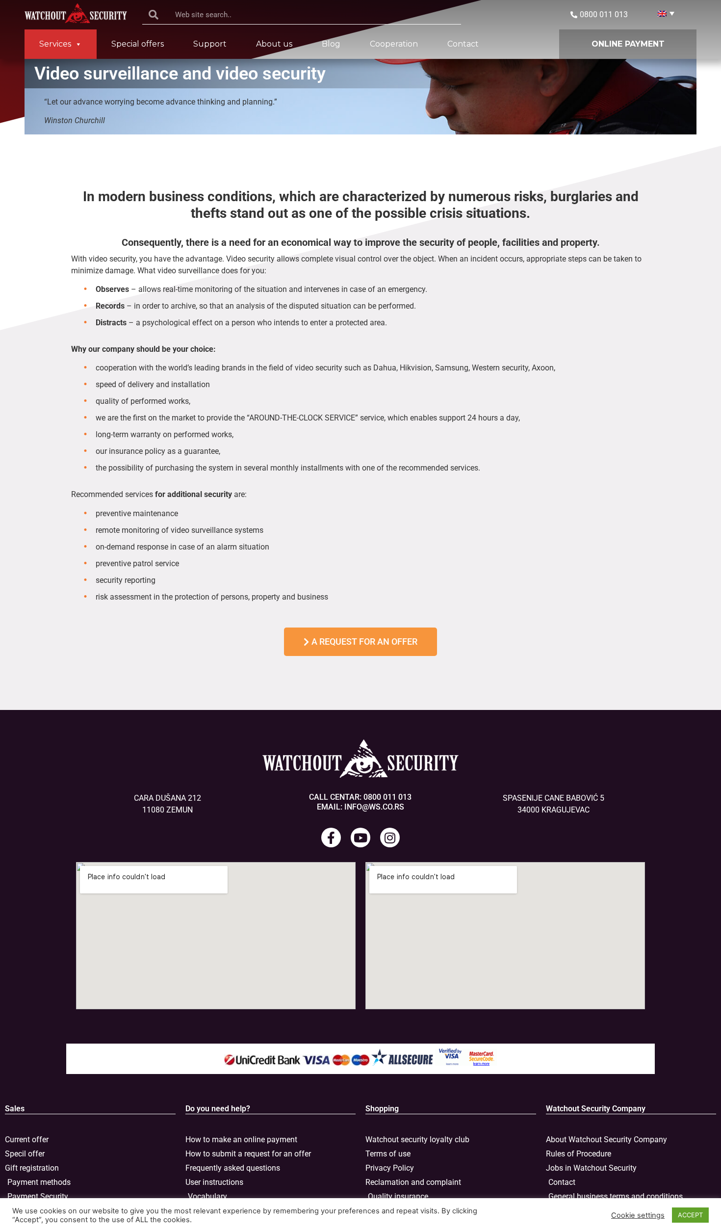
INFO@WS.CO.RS (374, 807)
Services (55, 44)
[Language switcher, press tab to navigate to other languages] (662, 13)
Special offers (137, 44)
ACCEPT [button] (690, 1215)
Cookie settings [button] (638, 1215)
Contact (463, 44)
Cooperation (394, 44)
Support (210, 44)
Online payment (628, 44)
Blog (331, 44)
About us (274, 44)
